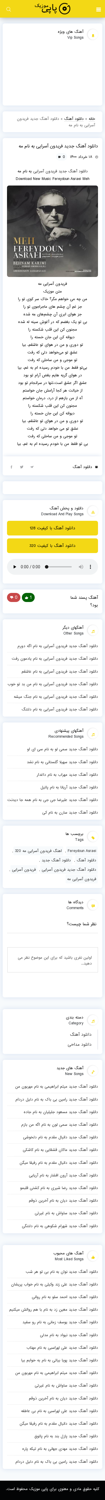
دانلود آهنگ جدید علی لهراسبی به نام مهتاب (62, 1348)
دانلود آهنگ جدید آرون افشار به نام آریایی (63, 1175)
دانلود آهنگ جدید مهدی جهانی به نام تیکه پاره (60, 1449)
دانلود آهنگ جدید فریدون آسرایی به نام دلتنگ (60, 709)
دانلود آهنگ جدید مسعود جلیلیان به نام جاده (61, 1112)
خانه (92, 119)
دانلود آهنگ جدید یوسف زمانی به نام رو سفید (60, 1322)
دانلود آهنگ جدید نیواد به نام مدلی (69, 1335)
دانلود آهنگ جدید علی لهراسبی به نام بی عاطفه (59, 1411)
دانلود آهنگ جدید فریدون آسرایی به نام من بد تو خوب (53, 684)
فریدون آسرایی (45, 171)
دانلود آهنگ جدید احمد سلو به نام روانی (65, 1297)
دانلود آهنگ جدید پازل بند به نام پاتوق (66, 1436)
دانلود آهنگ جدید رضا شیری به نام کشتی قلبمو (59, 1188)
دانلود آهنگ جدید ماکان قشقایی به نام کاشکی (60, 1150)
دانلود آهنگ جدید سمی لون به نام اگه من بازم (59, 1124)
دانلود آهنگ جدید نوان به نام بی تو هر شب (62, 1272)
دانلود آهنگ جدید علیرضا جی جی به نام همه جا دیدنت (52, 800)
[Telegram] (31, 466)
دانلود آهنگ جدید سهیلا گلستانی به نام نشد (62, 762)
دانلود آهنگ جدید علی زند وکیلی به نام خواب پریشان (54, 1284)
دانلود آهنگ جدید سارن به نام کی (70, 812)
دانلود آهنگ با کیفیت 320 (52, 545)
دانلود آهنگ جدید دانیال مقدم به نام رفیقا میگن (59, 1163)
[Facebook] (11, 466)
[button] (98, 8)
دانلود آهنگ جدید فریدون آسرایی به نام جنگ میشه (56, 697)
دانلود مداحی (80, 1044)
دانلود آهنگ (81, 1034)
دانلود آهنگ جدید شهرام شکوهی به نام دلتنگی (60, 1226)
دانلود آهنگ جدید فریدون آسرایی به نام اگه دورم (58, 646)
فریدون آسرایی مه (81, 879)
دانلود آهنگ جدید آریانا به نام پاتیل (69, 787)
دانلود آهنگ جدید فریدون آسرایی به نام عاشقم (60, 671)
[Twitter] (21, 466)
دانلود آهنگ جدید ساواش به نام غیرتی (66, 1213)
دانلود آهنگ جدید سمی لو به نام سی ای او (62, 749)
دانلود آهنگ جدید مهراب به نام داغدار (67, 775)
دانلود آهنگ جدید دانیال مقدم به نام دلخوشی (60, 1137)
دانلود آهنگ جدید (73, 171)
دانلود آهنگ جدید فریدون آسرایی (69, 870)
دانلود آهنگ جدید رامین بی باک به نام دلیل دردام (56, 1099)
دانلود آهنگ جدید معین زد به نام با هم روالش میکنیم (53, 1309)
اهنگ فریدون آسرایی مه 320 (38, 851)
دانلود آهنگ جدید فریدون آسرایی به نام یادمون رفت (55, 658)
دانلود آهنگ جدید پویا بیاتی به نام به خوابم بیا (59, 1360)
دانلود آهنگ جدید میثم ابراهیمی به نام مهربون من (56, 1086)
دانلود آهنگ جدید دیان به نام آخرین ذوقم (63, 1200)
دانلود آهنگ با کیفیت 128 (52, 528)
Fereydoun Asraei (82, 851)
